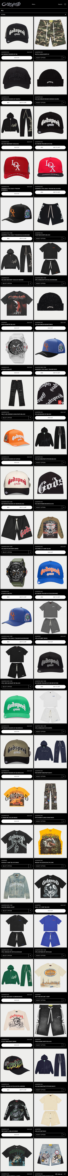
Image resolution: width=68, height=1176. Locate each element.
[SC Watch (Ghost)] (17, 348)
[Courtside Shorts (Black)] (50, 214)
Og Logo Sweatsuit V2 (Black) (10, 144)
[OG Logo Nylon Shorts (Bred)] (17, 527)
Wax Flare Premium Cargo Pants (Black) (13, 414)
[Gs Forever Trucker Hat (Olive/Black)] (17, 752)
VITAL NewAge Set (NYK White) (43, 728)
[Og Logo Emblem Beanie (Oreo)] (50, 303)
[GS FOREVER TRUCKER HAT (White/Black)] (17, 483)
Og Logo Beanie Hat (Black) (43, 414)
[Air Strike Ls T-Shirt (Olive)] (50, 527)
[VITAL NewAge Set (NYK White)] (50, 707)
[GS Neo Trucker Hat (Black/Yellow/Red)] (17, 1065)
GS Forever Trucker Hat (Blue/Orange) (46, 593)
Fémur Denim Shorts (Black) (43, 1041)
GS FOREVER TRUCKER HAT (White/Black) (12, 504)
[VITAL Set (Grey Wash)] (50, 617)
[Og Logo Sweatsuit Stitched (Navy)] (50, 1065)
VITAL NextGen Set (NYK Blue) (43, 952)
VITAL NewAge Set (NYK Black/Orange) (46, 280)
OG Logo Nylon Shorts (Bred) (9, 548)
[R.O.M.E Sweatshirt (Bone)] (17, 1020)
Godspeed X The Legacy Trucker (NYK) (46, 369)
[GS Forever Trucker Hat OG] (17, 33)
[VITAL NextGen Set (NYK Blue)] (50, 931)
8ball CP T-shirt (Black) (42, 907)
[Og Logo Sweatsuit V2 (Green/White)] (17, 975)
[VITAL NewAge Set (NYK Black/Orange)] (50, 259)
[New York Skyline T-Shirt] (50, 975)
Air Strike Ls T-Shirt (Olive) (43, 548)
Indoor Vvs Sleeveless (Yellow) (44, 862)
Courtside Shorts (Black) (42, 235)
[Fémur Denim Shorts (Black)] (50, 1020)
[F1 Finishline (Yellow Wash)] (17, 796)
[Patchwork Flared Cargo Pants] (50, 796)
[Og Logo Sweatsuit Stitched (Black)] (50, 438)
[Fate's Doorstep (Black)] (17, 303)
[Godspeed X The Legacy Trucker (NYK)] (50, 348)
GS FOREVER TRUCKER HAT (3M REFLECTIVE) (46, 683)
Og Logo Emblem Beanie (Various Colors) (47, 99)
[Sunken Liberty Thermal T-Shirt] (17, 1155)
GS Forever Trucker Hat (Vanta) (10, 99)
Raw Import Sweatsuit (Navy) (43, 773)
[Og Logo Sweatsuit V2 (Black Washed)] (17, 259)
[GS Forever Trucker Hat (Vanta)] (17, 78)
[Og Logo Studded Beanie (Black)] (50, 483)
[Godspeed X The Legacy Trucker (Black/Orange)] (17, 214)
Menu (33, 4)
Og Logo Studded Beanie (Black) (44, 504)
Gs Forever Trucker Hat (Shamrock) (12, 728)
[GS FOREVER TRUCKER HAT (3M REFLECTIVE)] (50, 662)
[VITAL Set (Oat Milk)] (50, 1110)
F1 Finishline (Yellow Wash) (9, 817)
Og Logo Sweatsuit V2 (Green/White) (11, 996)
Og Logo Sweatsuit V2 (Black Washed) (12, 280)
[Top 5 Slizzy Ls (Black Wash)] (17, 1110)
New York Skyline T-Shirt (42, 996)
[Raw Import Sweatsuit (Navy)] (50, 752)
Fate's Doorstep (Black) (8, 324)
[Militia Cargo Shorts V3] (50, 33)
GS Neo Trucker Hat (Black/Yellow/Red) (13, 1086)
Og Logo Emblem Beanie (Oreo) (44, 324)
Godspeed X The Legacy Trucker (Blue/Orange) (15, 638)
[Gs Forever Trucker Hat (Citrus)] (17, 438)
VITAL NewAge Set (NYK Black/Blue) (11, 952)
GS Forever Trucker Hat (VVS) (43, 144)
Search (60, 4)
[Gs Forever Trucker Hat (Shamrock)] (17, 707)
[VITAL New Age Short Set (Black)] (17, 662)
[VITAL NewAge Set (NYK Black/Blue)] (17, 931)
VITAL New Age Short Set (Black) (10, 683)
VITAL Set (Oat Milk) (40, 1131)
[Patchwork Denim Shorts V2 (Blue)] (50, 1155)
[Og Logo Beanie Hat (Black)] (50, 393)
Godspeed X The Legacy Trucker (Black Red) (48, 188)
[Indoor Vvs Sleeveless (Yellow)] (50, 841)
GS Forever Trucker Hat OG (9, 54)
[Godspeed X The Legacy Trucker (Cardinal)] (17, 167)
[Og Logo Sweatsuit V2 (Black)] (17, 123)
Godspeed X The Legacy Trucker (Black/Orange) (15, 235)
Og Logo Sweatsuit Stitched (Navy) (45, 1086)
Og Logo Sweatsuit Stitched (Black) (45, 459)
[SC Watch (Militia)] (17, 572)
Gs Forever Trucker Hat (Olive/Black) (12, 773)
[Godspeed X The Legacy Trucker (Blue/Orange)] (17, 617)
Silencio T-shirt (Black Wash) (10, 862)
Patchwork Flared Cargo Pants (44, 817)
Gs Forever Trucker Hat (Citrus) (10, 459)
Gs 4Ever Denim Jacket (8, 907)
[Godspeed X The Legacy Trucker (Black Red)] (50, 167)
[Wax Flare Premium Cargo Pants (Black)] (17, 393)
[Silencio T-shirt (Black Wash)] (17, 841)
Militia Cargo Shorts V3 (42, 54)
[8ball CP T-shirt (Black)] (50, 886)
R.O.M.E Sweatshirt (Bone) (8, 1041)
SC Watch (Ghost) (6, 369)
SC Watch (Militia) (6, 593)
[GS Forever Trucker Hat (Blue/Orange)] (50, 572)
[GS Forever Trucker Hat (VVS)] (50, 123)
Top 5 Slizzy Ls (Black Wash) (9, 1131)
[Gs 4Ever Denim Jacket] (17, 886)
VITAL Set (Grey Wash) (41, 638)
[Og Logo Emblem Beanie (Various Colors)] (50, 78)
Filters (3, 14)
